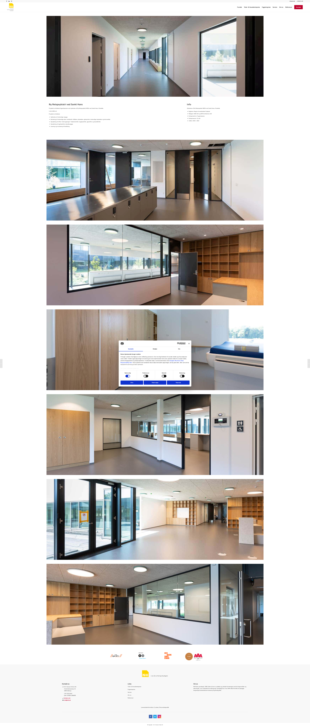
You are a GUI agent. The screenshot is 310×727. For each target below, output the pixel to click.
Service (130, 692)
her (138, 368)
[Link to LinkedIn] (9, 1)
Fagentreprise (131, 689)
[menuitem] (239, 7)
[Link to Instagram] (11, 1)
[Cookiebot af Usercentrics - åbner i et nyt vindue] (178, 343)
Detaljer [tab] (155, 349)
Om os (129, 695)
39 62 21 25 (300, 1)
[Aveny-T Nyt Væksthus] (308, 363)
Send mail (293, 1)
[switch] (146, 376)
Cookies (156, 707)
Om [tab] (179, 349)
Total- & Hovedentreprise (134, 686)
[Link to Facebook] (6, 1)
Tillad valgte (155, 382)
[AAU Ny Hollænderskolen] (1, 363)
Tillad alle (178, 382)
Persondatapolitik (164, 707)
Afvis (131, 382)
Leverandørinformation (147, 707)
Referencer (130, 698)
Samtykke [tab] (131, 349)
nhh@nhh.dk (67, 700)
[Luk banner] (189, 343)
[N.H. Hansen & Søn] (10, 7)
